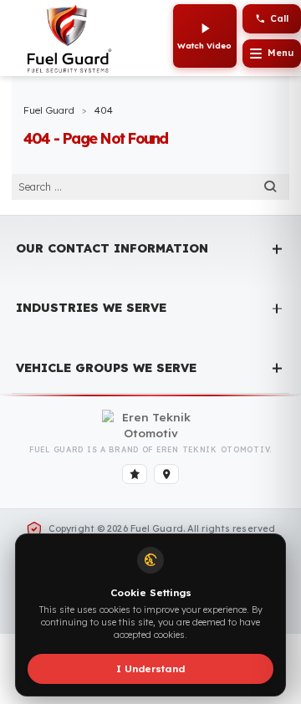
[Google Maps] (167, 474)
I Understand (150, 668)
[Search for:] (150, 186)
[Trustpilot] (135, 474)
